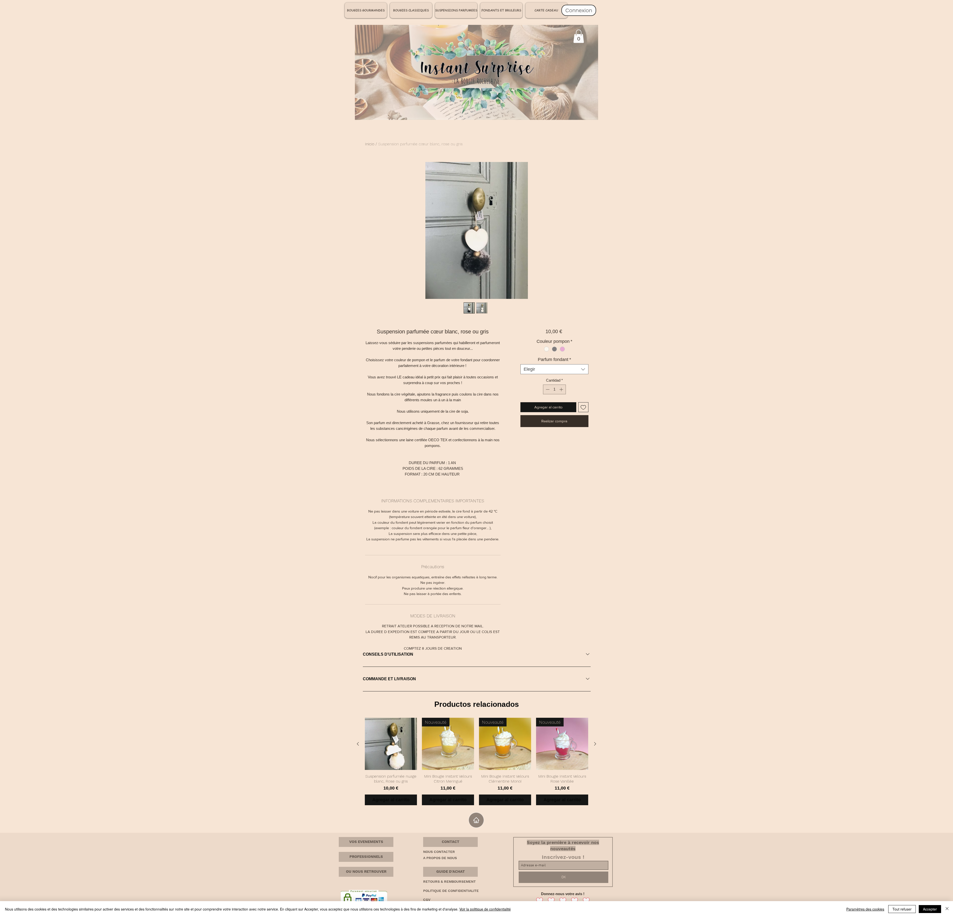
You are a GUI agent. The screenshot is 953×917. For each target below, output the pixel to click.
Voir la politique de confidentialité (485, 909)
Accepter (930, 909)
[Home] (476, 820)
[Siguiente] (595, 744)
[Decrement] (547, 389)
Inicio (369, 144)
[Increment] (561, 389)
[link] (578, 36)
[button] (450, 842)
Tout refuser (902, 909)
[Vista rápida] (391, 744)
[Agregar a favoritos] (583, 407)
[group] (476, 761)
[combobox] (554, 369)
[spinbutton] (554, 389)
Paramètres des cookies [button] (865, 909)
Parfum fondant (554, 359)
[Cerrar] (947, 909)
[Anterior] (358, 744)
